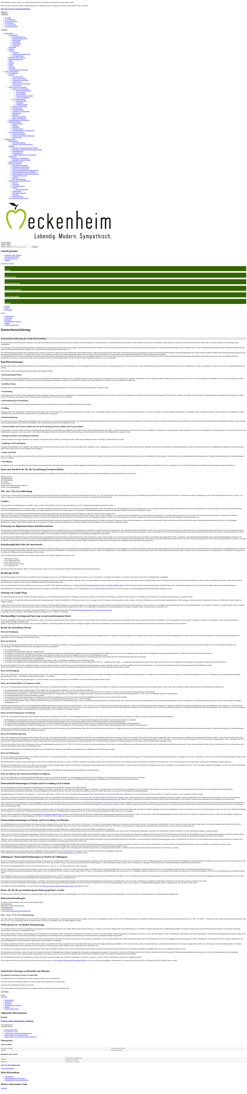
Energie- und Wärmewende (20, 169)
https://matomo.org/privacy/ (67, 853)
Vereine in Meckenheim (19, 106)
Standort (14, 188)
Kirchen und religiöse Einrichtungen (23, 136)
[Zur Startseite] (59, 241)
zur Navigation (9, 23)
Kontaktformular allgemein (13, 321)
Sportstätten (19, 103)
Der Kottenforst (21, 92)
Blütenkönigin (16, 113)
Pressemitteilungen (18, 56)
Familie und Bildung (14, 122)
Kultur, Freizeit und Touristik (17, 87)
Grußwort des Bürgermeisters (21, 83)
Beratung (15, 182)
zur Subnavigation (10, 25)
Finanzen (11, 66)
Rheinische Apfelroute (19, 116)
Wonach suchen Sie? (7, 247)
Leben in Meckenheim (11, 71)
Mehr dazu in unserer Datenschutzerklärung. (15, 9)
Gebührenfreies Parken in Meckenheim (24, 155)
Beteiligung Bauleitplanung (20, 158)
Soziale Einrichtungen (19, 134)
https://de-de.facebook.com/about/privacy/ (50, 814)
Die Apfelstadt (16, 85)
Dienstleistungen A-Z (18, 37)
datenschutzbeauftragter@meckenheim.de (18, 911)
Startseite (7, 306)
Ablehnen (4, 12)
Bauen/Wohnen (13, 141)
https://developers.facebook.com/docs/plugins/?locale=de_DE (102, 799)
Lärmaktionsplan (17, 153)
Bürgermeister (16, 44)
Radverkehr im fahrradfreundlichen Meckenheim (27, 149)
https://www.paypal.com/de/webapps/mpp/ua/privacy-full (59, 886)
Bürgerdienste (9, 33)
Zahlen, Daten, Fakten (19, 78)
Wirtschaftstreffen (17, 196)
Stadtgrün (15, 177)
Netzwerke (15, 184)
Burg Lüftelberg (21, 94)
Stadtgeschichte (17, 82)
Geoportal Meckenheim (15, 162)
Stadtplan (11, 49)
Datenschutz (8, 310)
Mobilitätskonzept (17, 151)
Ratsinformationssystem (15, 59)
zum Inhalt (8, 18)
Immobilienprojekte (22, 189)
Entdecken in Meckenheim (20, 89)
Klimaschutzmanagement (20, 165)
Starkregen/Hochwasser (19, 175)
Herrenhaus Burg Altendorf (24, 96)
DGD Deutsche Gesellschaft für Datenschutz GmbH (69, 960)
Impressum (8, 320)
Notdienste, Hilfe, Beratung (16, 57)
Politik (10, 61)
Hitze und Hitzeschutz (19, 179)
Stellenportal (12, 47)
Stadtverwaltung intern (11, 325)
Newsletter (15, 195)
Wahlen (10, 64)
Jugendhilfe (15, 127)
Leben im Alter (17, 137)
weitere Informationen (7, 1068)
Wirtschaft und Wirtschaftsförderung (19, 181)
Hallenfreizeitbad (21, 101)
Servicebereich (12, 35)
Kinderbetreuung (17, 123)
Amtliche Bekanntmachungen (21, 54)
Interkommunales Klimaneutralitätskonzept (25, 170)
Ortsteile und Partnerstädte (20, 80)
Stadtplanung (12, 156)
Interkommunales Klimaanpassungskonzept (25, 174)
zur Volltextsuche (10, 19)
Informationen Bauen (18, 142)
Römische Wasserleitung (23, 90)
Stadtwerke (11, 68)
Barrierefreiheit (9, 316)
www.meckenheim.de (13, 487)
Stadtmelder (16, 45)
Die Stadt (11, 75)
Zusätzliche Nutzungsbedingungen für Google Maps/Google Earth (91, 610)
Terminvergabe (15, 1065)
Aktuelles (11, 50)
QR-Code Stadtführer (22, 97)
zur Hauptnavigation (11, 21)
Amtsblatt (15, 52)
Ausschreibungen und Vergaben (18, 70)
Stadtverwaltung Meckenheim (17, 1021)
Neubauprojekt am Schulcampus (18, 198)
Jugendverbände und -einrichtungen (23, 130)
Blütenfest (15, 115)
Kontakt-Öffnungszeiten (19, 38)
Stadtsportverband (21, 104)
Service (7, 308)
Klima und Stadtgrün (14, 163)
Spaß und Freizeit (17, 129)
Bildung (14, 125)
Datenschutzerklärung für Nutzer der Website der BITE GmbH (104, 585)
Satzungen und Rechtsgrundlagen (22, 144)
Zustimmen (5, 14)
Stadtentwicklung (10, 139)
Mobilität (11, 146)
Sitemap (7, 323)
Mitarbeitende (16, 40)
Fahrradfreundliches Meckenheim (18, 120)
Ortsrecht (11, 63)
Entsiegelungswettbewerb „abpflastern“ (24, 172)
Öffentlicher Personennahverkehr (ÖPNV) (25, 148)
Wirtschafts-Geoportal (19, 193)
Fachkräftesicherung (18, 186)
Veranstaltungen (13, 73)
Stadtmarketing (17, 191)
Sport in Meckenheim (18, 99)
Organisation (16, 42)
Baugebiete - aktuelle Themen (21, 160)
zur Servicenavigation (11, 26)
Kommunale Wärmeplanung (21, 167)
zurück (3, 995)
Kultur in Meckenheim (19, 118)
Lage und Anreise (17, 77)
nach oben (4, 997)
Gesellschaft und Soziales (16, 132)
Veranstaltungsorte (18, 109)
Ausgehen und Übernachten (20, 111)
